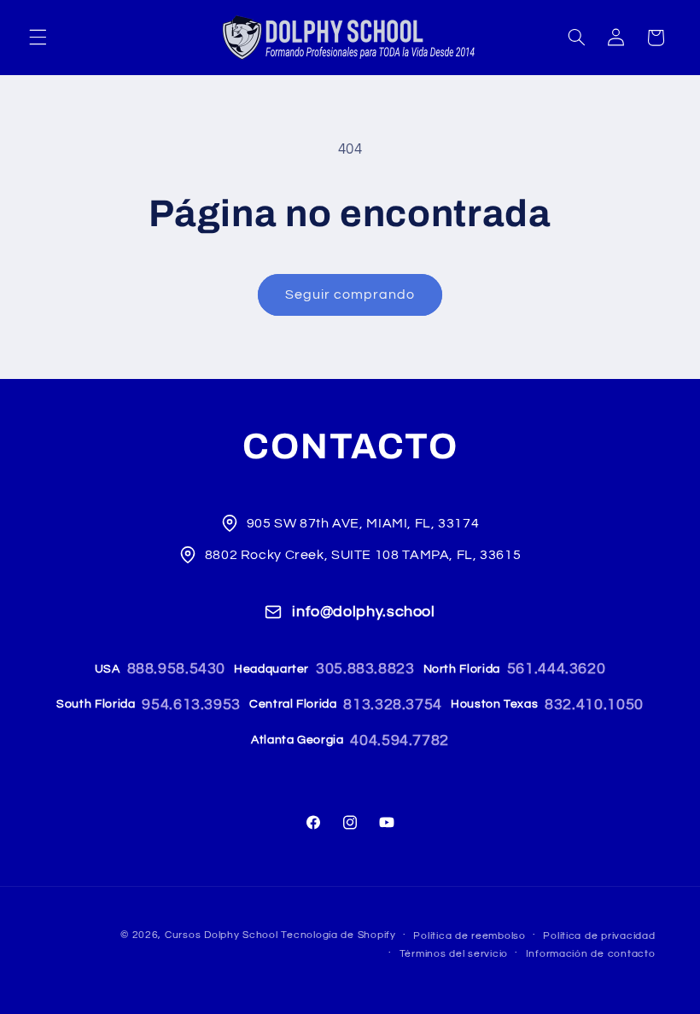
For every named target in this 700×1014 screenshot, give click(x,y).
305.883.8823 (365, 669)
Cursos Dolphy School (221, 935)
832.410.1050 (594, 704)
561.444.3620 (556, 669)
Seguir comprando (350, 294)
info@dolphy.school (363, 611)
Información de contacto (591, 954)
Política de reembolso (469, 936)
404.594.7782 (399, 740)
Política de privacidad (599, 936)
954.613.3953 (191, 704)
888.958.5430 (176, 669)
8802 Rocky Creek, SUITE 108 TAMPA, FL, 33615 (363, 555)
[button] (37, 37)
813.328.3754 (392, 704)
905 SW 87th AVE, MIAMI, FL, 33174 (363, 523)
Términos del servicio (454, 954)
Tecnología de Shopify (338, 935)
